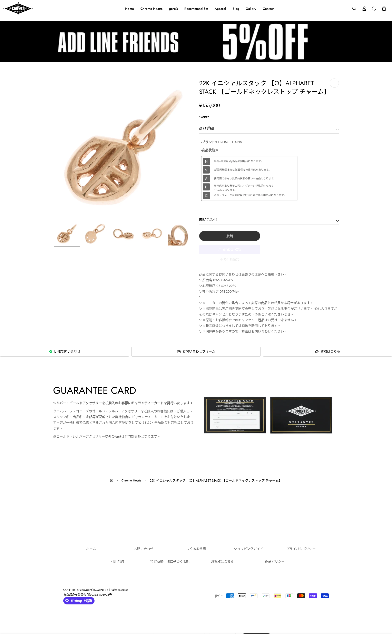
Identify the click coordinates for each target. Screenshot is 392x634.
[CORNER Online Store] (18, 8)
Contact (268, 8)
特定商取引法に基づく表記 (169, 561)
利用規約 (117, 561)
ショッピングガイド (248, 549)
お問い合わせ (143, 549)
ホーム (91, 549)
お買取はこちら (222, 561)
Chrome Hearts (151, 8)
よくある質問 (196, 549)
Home (129, 8)
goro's (173, 8)
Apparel (220, 8)
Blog (236, 8)
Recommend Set (196, 8)
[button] (383, 8)
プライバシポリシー (301, 549)
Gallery (251, 8)
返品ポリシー (275, 561)
